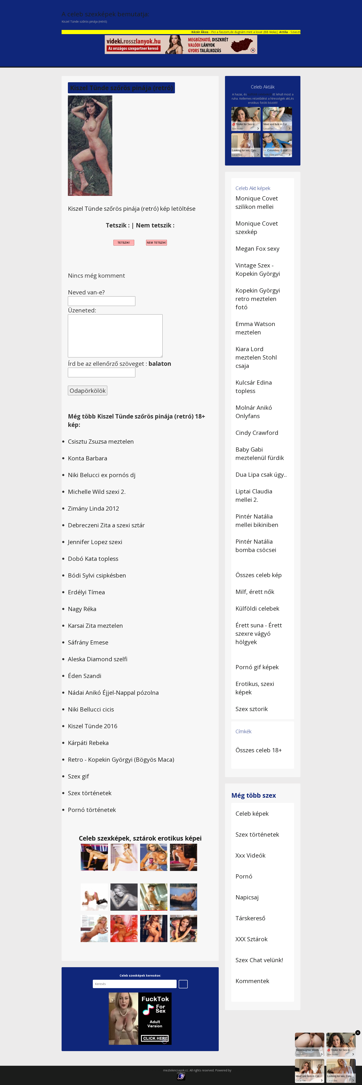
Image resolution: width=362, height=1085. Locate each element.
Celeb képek (252, 813)
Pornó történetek (92, 810)
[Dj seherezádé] (94, 897)
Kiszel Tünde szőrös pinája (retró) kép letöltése (131, 208)
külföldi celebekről (260, 94)
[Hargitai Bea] (183, 857)
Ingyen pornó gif (243, 1070)
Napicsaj (247, 897)
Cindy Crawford (256, 433)
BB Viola (239, 32)
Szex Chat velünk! (259, 960)
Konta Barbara (87, 458)
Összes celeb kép (258, 575)
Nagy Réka (82, 609)
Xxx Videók (250, 855)
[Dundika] (153, 857)
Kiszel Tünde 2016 (92, 726)
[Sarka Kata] (94, 857)
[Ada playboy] (153, 928)
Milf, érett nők (254, 592)
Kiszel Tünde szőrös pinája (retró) (121, 87)
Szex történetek (89, 793)
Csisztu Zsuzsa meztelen (101, 441)
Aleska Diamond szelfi (97, 659)
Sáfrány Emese (88, 642)
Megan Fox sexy (257, 248)
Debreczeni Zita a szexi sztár (106, 525)
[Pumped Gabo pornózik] (153, 897)
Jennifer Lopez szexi (95, 542)
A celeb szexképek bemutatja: (105, 14)
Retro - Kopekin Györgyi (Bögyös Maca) (121, 759)
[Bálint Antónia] (124, 857)
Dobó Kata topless (93, 558)
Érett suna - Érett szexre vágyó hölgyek (258, 633)
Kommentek (252, 981)
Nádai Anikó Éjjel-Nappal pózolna (113, 692)
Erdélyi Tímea (86, 592)
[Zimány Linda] (124, 897)
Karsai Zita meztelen (95, 625)
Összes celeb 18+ (258, 750)
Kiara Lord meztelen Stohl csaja (256, 357)
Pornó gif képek (257, 667)
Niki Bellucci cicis (91, 709)
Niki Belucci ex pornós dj (102, 475)
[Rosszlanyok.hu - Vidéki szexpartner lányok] (181, 44)
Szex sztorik (251, 709)
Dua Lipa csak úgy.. (261, 474)
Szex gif (78, 776)
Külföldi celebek (257, 608)
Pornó (243, 876)
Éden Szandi (84, 676)
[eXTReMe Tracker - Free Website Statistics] (181, 1076)
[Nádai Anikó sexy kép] (183, 928)
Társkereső (250, 918)
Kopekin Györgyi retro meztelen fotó (257, 298)
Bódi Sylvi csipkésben (97, 575)
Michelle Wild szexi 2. (97, 492)
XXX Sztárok (251, 939)
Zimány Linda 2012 (93, 508)
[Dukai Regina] (94, 928)
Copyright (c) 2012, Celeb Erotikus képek (135, 1070)
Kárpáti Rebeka (88, 743)
